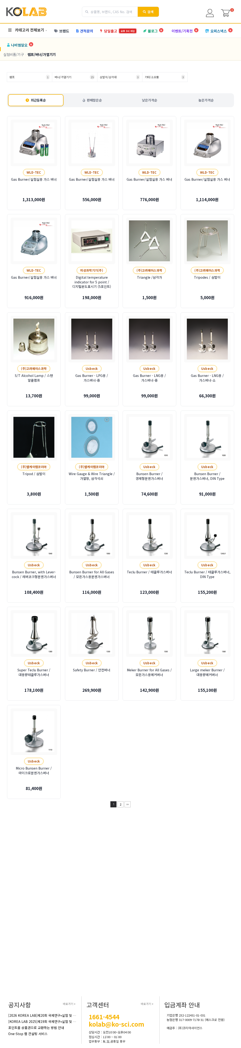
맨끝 (128, 804)
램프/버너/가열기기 (42, 54)
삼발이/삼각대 (119, 77)
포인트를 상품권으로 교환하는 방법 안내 (36, 1027)
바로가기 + (69, 1004)
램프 (28, 77)
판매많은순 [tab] (94, 100)
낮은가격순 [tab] (149, 100)
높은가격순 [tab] (205, 100)
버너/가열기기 (74, 77)
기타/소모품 (164, 77)
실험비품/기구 (13, 54)
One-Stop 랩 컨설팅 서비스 (28, 1033)
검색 (150, 11)
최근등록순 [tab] (38, 100)
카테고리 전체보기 (29, 30)
